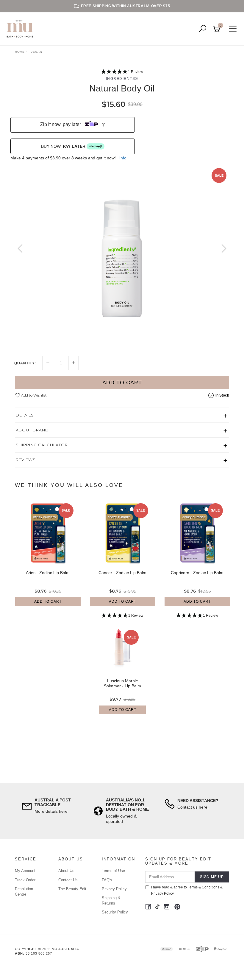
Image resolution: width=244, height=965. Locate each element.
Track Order (25, 880)
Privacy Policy (114, 889)
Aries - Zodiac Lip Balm (48, 572)
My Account (25, 870)
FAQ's (107, 880)
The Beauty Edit (72, 889)
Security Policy (115, 912)
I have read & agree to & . (187, 890)
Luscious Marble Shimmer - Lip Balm (122, 683)
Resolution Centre (24, 891)
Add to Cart (122, 383)
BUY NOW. (63, 146)
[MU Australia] (21, 28)
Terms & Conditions (203, 887)
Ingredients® (122, 79)
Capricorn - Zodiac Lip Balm (197, 572)
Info (122, 158)
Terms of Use (113, 870)
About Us (66, 870)
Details (25, 415)
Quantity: (25, 363)
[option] (122, 254)
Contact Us (68, 880)
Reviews (26, 459)
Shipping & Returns (111, 900)
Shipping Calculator (42, 444)
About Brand (32, 430)
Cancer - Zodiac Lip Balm (122, 572)
